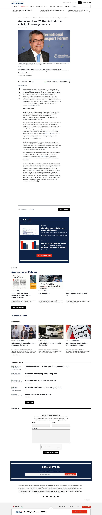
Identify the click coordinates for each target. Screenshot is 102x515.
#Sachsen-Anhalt (75, 340)
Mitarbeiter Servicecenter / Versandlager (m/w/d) (43, 388)
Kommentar (34, 428)
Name (53, 422)
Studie (58, 92)
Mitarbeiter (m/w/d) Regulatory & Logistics (41, 374)
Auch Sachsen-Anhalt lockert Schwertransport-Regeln (76, 344)
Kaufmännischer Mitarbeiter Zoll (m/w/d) (40, 381)
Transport (46, 94)
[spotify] (58, 496)
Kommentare (24, 81)
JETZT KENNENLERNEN (44, 255)
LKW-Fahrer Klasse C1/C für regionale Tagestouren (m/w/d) (47, 367)
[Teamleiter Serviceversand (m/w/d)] (17, 395)
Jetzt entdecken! (79, 512)
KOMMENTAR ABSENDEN (51, 452)
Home (19, 18)
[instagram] (51, 496)
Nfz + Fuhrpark (33, 18)
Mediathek (39, 6)
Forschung (43, 156)
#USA (72, 290)
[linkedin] (54, 496)
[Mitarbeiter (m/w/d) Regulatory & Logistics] (17, 374)
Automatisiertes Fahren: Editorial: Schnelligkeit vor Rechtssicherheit (21, 295)
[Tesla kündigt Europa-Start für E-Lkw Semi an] (51, 332)
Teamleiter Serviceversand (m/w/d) (38, 395)
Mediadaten (62, 506)
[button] (51, 508)
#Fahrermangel (20, 340)
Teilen (32, 81)
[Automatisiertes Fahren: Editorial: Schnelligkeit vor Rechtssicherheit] (23, 282)
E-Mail (33, 422)
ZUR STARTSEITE (64, 209)
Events (46, 6)
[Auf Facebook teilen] (19, 89)
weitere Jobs (29, 402)
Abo (80, 2)
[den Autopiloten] (51, 282)
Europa (37, 170)
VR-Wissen (60, 6)
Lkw (30, 91)
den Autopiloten (44, 293)
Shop (71, 2)
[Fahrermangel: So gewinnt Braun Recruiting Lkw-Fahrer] (23, 332)
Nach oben (87, 499)
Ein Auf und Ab (44, 249)
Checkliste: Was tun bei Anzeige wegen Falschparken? (53, 229)
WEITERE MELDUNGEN (19, 307)
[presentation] (89, 12)
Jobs (75, 2)
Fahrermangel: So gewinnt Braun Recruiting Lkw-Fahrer (23, 344)
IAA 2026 (32, 6)
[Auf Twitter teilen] (19, 92)
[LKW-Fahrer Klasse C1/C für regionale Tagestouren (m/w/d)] (17, 367)
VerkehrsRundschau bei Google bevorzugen (57, 81)
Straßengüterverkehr (34, 105)
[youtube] (47, 496)
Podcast (52, 6)
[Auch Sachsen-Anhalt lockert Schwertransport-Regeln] (78, 332)
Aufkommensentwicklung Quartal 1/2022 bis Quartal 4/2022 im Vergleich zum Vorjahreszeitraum (53, 245)
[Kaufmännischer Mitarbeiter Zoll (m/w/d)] (17, 381)
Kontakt (71, 506)
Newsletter (66, 2)
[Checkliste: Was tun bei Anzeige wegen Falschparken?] (29, 230)
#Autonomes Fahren (24, 272)
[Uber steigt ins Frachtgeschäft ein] (78, 282)
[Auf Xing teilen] (19, 98)
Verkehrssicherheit (49, 133)
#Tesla (45, 340)
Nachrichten (24, 6)
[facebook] (43, 496)
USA (31, 170)
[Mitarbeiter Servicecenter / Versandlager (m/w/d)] (17, 388)
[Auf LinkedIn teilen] (19, 95)
